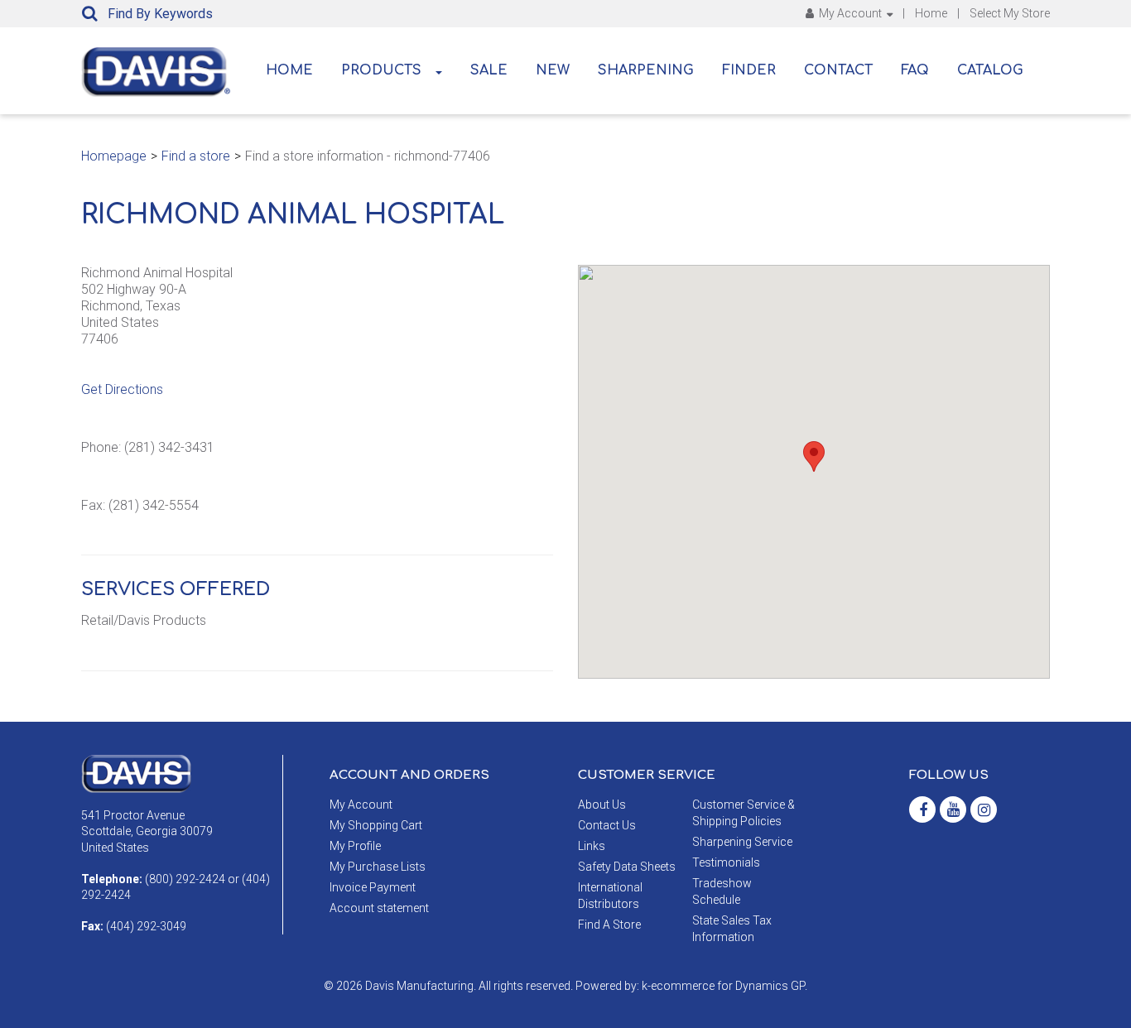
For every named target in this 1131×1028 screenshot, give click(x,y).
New (553, 70)
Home (931, 13)
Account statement (379, 908)
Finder (749, 70)
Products (381, 70)
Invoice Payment (373, 887)
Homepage (114, 156)
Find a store (195, 156)
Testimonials (726, 862)
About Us (602, 804)
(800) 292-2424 (185, 879)
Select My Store (1010, 13)
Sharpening (646, 70)
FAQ (915, 70)
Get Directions (122, 389)
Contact (838, 70)
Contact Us (607, 825)
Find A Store (609, 924)
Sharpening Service (742, 841)
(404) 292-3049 (146, 926)
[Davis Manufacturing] (155, 72)
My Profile (355, 846)
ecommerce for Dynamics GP (728, 985)
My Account (850, 13)
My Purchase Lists (378, 866)
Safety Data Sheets (627, 866)
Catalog (990, 70)
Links (591, 846)
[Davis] (136, 773)
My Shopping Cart (376, 825)
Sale (489, 70)
